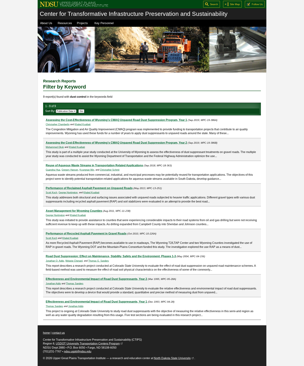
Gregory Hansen (70, 169)
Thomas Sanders (74, 283)
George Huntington (68, 192)
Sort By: (50, 111)
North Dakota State (174, 358)
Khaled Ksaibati (83, 124)
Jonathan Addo (53, 283)
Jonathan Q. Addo (55, 260)
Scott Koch (51, 192)
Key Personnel (104, 23)
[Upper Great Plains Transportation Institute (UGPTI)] (74, 3)
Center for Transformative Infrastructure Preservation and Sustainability (133, 14)
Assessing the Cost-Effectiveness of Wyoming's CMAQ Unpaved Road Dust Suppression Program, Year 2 (116, 142)
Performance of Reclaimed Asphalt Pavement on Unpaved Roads (89, 188)
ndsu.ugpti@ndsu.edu (77, 351)
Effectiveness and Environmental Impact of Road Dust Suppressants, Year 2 (96, 278)
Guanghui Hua (53, 169)
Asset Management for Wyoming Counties (74, 210)
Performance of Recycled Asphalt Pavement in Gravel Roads (86, 233)
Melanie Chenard (74, 260)
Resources (65, 23)
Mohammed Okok (55, 147)
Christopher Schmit (109, 169)
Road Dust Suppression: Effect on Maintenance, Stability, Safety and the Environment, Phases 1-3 (111, 256)
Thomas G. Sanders (98, 260)
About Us (46, 23)
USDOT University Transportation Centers (89, 343)
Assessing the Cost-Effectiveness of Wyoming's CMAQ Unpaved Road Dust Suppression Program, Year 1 (116, 119)
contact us (58, 332)
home (46, 332)
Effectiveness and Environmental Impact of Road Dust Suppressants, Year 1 (96, 301)
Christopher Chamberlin (57, 124)
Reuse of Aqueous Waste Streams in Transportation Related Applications (94, 165)
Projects (82, 23)
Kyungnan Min (87, 169)
